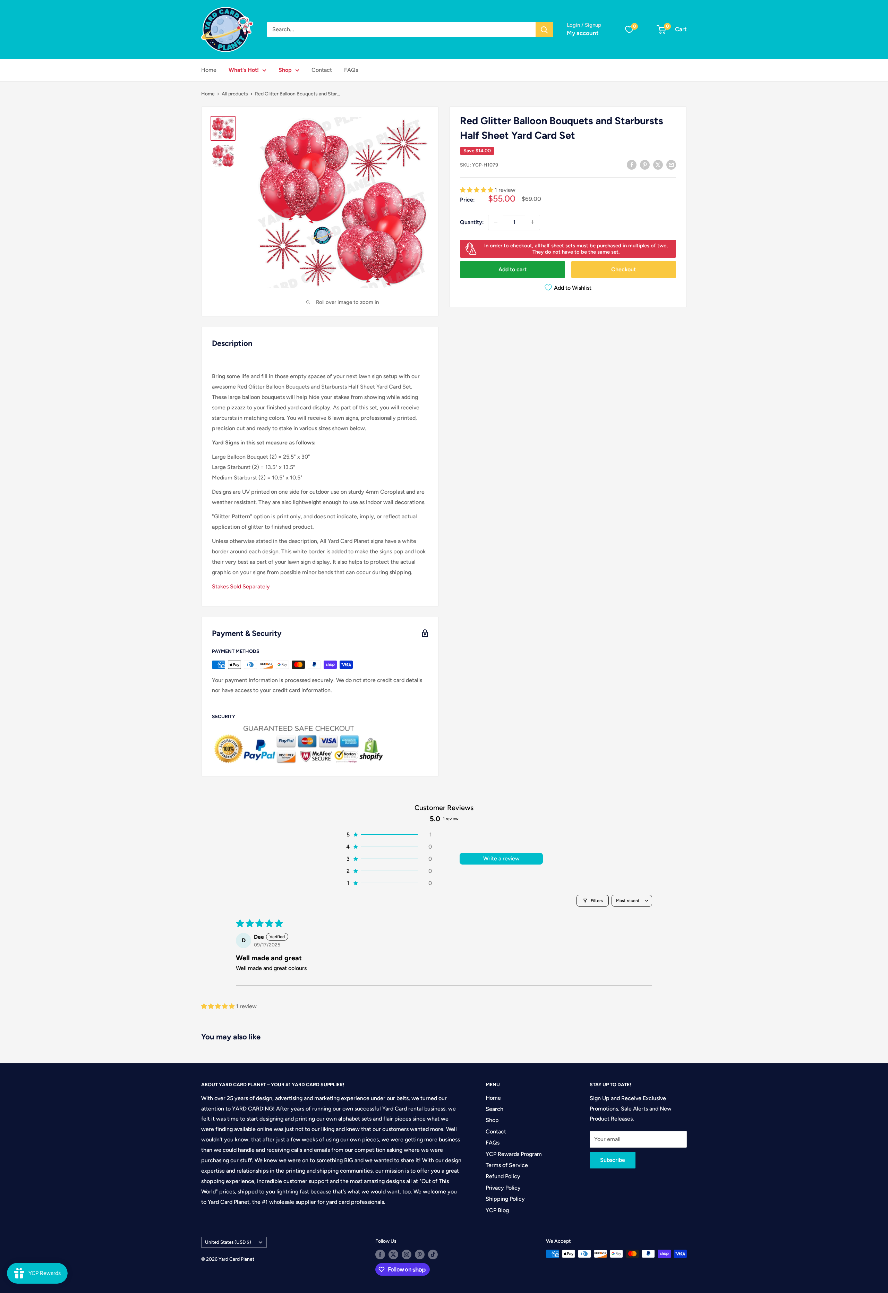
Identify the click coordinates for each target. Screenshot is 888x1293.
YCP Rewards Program (514, 1154)
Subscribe (612, 1160)
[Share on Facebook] (632, 164)
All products (235, 94)
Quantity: (472, 222)
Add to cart (512, 269)
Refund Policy (503, 1176)
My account (583, 32)
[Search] (544, 29)
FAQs (351, 70)
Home (208, 70)
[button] (477, 190)
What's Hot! (244, 70)
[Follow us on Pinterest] (420, 1254)
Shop (285, 70)
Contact (321, 70)
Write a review (501, 858)
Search (494, 1109)
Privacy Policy (503, 1187)
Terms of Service (507, 1165)
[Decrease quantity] (495, 222)
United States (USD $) (228, 1242)
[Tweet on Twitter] (658, 164)
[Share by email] (671, 164)
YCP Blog (497, 1210)
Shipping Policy (505, 1199)
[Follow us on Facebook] (380, 1254)
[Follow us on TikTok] (433, 1254)
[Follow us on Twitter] (393, 1254)
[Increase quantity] (532, 222)
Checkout (623, 269)
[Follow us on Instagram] (406, 1254)
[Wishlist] (629, 29)
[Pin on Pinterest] (645, 164)
